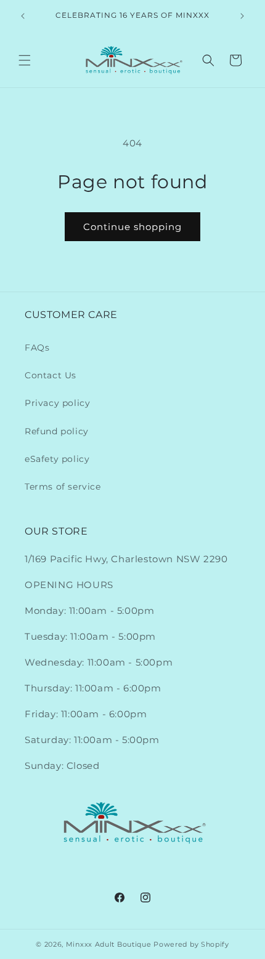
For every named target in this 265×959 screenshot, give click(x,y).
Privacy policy (57, 402)
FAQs (37, 347)
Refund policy (57, 431)
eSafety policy (57, 458)
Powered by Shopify (191, 944)
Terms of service (63, 486)
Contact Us (50, 375)
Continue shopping (132, 227)
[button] (24, 60)
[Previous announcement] (22, 16)
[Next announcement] (242, 16)
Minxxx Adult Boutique (109, 944)
